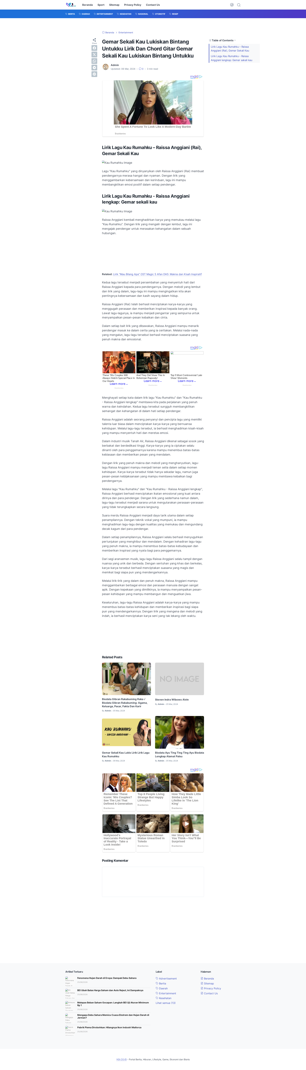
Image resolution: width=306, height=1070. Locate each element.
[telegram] (94, 67)
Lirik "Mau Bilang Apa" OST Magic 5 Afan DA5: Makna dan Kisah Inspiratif (157, 274)
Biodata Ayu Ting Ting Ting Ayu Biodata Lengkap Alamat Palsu (179, 754)
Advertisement (167, 978)
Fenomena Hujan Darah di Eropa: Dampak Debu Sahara (106, 978)
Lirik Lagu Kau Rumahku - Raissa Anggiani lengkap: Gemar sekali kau (231, 58)
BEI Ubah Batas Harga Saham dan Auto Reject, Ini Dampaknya (110, 990)
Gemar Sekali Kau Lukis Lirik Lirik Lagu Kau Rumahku (125, 754)
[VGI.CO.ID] (71, 4)
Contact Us (153, 4)
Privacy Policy (132, 4)
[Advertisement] (234, 87)
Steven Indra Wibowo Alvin (172, 699)
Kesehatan (164, 998)
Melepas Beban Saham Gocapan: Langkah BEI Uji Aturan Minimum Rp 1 (113, 1004)
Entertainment (167, 993)
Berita (162, 983)
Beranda (87, 4)
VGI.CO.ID (121, 1059)
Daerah (163, 988)
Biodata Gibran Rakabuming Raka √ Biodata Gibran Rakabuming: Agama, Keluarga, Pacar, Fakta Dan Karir (124, 703)
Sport (101, 4)
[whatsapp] (94, 61)
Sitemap (114, 4)
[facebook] (94, 48)
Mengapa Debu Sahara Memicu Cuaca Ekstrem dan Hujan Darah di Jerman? (113, 1016)
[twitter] (94, 54)
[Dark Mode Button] (232, 5)
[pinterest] (94, 74)
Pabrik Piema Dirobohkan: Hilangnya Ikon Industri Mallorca (109, 1027)
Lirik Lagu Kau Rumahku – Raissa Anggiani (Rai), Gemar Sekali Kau (230, 48)
